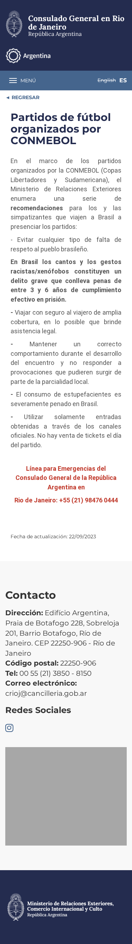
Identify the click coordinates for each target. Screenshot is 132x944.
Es (123, 80)
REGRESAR (24, 97)
